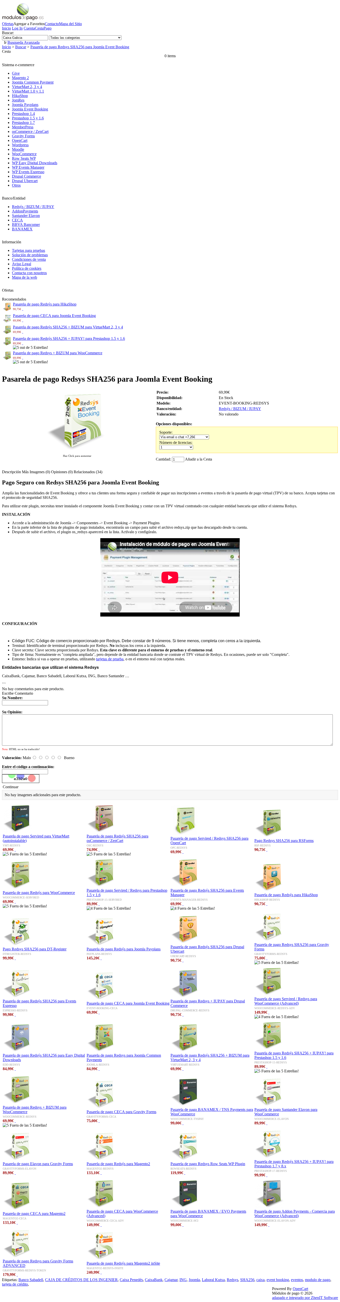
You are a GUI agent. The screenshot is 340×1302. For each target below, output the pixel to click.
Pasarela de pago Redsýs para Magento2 (118, 1164)
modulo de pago (317, 1280)
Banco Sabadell (30, 1280)
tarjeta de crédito (15, 1284)
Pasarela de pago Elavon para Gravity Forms (38, 1164)
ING (183, 1280)
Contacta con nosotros (29, 273)
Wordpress (20, 145)
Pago (48, 28)
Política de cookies (26, 268)
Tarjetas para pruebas (28, 250)
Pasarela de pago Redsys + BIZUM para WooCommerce (57, 353)
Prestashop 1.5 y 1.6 (28, 118)
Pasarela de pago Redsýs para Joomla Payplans (124, 949)
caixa (260, 1280)
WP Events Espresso (28, 172)
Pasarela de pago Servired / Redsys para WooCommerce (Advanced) (285, 1001)
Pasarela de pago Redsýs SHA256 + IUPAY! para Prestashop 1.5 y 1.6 (69, 338)
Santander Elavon (26, 215)
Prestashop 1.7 (23, 122)
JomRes (18, 100)
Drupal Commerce (26, 176)
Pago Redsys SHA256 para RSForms (284, 840)
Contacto (52, 24)
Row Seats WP (24, 158)
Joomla (194, 1280)
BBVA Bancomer (26, 224)
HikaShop (20, 96)
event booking (278, 1280)
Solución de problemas (30, 255)
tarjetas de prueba (109, 659)
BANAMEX (22, 229)
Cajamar (171, 1280)
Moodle (18, 149)
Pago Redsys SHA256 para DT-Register (34, 949)
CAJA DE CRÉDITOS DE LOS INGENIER (81, 1280)
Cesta (39, 28)
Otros (16, 185)
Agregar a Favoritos (29, 24)
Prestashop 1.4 (23, 113)
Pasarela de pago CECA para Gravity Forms (121, 1112)
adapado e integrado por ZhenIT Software (305, 1298)
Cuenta (29, 28)
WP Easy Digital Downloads (34, 163)
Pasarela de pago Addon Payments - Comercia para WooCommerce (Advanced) (294, 1213)
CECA (17, 220)
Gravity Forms (23, 136)
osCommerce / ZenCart (30, 131)
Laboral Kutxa (213, 1280)
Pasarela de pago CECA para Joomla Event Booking (54, 315)
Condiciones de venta (29, 259)
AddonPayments (25, 211)
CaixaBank (154, 1280)
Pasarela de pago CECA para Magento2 (34, 1213)
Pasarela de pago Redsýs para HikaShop (44, 304)
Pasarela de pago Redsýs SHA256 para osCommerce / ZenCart (117, 838)
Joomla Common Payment (33, 82)
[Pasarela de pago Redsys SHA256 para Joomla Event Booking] (77, 451)
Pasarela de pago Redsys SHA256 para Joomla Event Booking (79, 47)
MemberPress (22, 127)
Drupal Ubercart (25, 181)
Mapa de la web (24, 277)
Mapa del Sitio (70, 24)
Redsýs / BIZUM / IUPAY (33, 207)
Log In (17, 28)
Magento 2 (20, 78)
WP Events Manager (28, 167)
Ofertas (7, 24)
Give (16, 73)
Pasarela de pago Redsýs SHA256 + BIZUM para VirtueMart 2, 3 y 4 (68, 327)
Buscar (20, 47)
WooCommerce (24, 154)
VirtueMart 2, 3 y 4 (27, 87)
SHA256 (247, 1280)
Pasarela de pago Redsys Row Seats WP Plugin (207, 1164)
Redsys (232, 1280)
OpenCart (19, 140)
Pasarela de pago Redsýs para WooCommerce (39, 892)
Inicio (6, 28)
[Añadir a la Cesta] (22, 309)
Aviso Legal (21, 264)
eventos (297, 1280)
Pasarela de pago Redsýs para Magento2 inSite (123, 1263)
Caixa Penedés (131, 1280)
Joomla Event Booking (30, 109)
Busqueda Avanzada (23, 42)
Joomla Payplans (25, 105)
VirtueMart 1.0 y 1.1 (28, 91)
